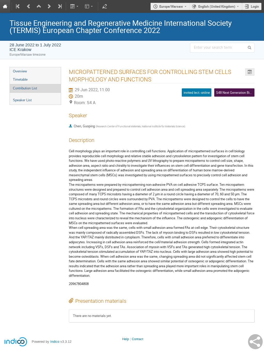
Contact (137, 339)
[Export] (74, 6)
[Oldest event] (18, 6)
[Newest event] (59, 6)
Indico (54, 341)
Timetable (20, 79)
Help (125, 339)
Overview (20, 71)
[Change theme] (89, 6)
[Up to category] (39, 6)
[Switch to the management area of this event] (105, 6)
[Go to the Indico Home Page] (5, 6)
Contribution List (25, 88)
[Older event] (28, 6)
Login (255, 6)
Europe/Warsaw (171, 6)
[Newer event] (49, 6)
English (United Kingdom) (216, 6)
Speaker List (22, 100)
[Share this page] (255, 341)
